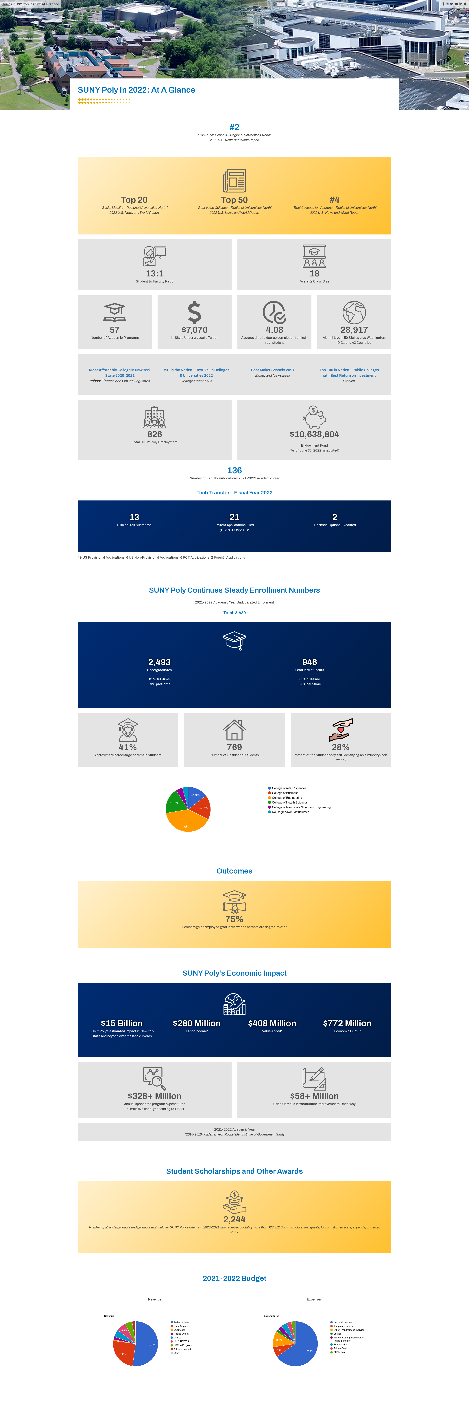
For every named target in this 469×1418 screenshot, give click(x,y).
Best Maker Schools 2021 (273, 370)
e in (131, 370)
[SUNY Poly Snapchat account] (465, 4)
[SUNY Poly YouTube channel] (456, 4)
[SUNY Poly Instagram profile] (447, 4)
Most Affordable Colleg (109, 370)
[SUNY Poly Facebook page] (443, 4)
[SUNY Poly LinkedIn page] (460, 4)
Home (6, 4)
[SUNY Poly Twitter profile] (451, 4)
